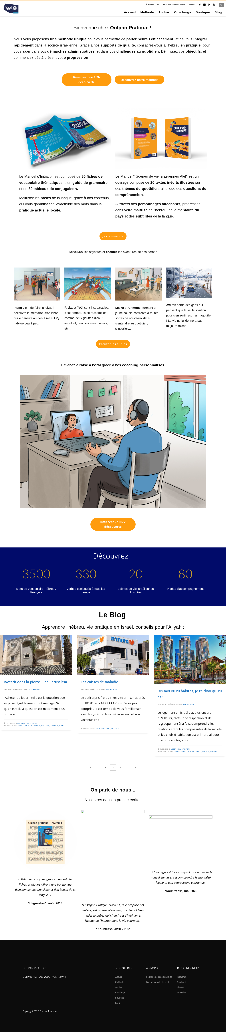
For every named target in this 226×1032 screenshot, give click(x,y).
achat (21, 726)
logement (54, 726)
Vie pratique (31, 723)
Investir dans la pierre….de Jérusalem (35, 682)
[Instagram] (204, 4)
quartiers (205, 752)
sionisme (214, 752)
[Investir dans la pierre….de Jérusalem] (36, 655)
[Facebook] (200, 4)
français (177, 752)
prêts (61, 726)
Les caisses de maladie (99, 682)
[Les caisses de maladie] (113, 655)
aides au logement (32, 726)
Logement (21, 723)
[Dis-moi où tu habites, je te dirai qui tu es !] (190, 659)
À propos (150, 5)
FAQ (158, 5)
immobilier (186, 752)
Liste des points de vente (174, 5)
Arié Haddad (34, 690)
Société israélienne (102, 728)
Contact (191, 5)
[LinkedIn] (209, 4)
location (45, 726)
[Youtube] (213, 4)
